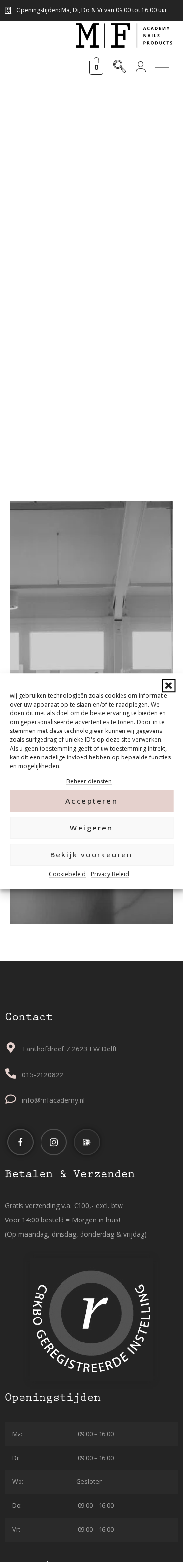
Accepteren (91, 801)
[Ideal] (87, 1142)
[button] (168, 685)
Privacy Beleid (110, 874)
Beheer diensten (89, 781)
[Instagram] (54, 1142)
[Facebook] (20, 1142)
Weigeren (91, 828)
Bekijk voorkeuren (91, 855)
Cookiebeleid (67, 874)
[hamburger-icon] (162, 67)
